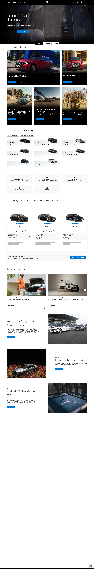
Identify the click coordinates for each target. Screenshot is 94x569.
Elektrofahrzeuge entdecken (27, 135)
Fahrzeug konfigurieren (23, 31)
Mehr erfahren (11, 31)
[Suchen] (73, 2)
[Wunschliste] (77, 2)
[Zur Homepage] (47, 2)
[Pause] (8, 41)
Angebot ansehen (19, 250)
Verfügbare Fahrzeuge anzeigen (78, 257)
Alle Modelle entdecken (13, 135)
